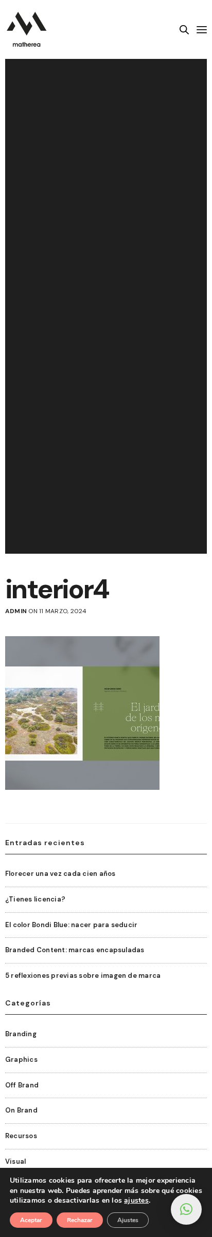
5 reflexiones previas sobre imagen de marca (83, 975)
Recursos (21, 1135)
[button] (186, 1209)
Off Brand (22, 1085)
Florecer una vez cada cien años (60, 873)
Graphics (21, 1059)
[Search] (184, 29)
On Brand (21, 1110)
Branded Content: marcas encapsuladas (75, 950)
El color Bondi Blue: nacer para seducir (71, 924)
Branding (21, 1034)
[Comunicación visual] (26, 29)
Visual (15, 1161)
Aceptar (31, 1220)
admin (16, 611)
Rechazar (80, 1220)
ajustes (136, 1200)
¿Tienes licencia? (35, 899)
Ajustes (127, 1220)
